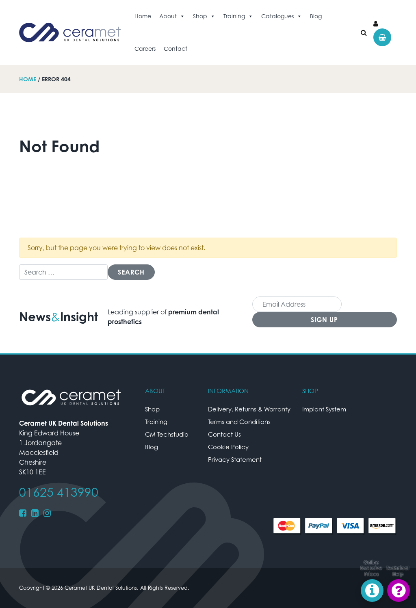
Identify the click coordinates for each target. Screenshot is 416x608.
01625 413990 (58, 492)
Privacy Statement (235, 459)
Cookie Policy (228, 446)
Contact (175, 48)
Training (234, 16)
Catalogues (277, 16)
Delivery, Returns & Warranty (249, 409)
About (168, 16)
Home (142, 16)
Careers (145, 48)
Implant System (324, 409)
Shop (200, 16)
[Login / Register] (375, 23)
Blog (316, 16)
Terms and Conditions (239, 421)
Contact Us (224, 434)
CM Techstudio (166, 434)
